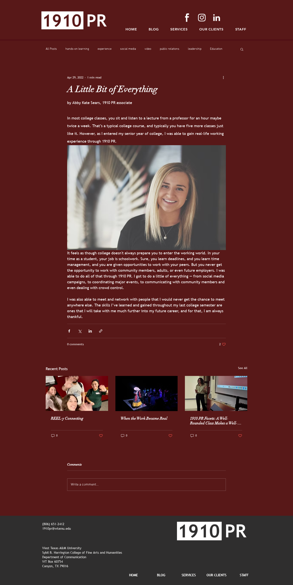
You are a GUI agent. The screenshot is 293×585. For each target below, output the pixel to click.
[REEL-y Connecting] (77, 393)
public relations (169, 49)
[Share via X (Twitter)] (80, 331)
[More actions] (223, 77)
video (148, 49)
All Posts (51, 49)
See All (242, 368)
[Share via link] (101, 331)
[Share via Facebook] (69, 331)
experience (105, 49)
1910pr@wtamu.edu (56, 528)
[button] (240, 29)
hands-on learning (77, 49)
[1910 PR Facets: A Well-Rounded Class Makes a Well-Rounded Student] (216, 393)
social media (128, 49)
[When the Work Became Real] (146, 393)
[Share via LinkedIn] (90, 331)
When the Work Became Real (144, 418)
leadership (194, 49)
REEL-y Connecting (67, 418)
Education (216, 49)
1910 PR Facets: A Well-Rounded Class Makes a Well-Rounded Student (213, 420)
